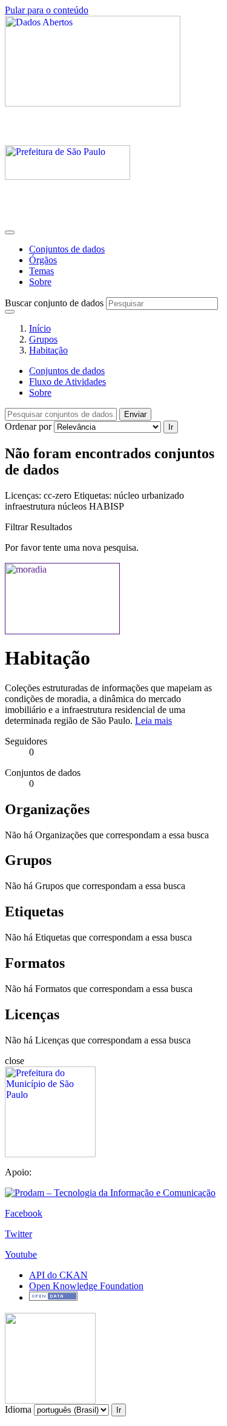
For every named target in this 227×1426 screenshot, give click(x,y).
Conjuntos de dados (67, 249)
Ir (170, 427)
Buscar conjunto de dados (54, 303)
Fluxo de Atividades (67, 381)
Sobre (40, 282)
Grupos (43, 339)
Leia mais (153, 720)
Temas (41, 271)
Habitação (48, 350)
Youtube (21, 1254)
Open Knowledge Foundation (86, 1286)
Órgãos (43, 260)
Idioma (18, 1409)
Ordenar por (28, 426)
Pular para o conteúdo (46, 10)
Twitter (18, 1234)
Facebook (23, 1213)
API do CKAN (58, 1275)
